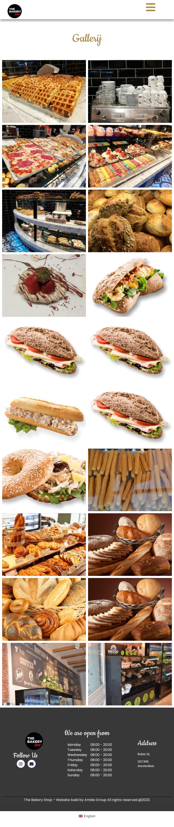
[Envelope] (32, 764)
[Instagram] (21, 764)
